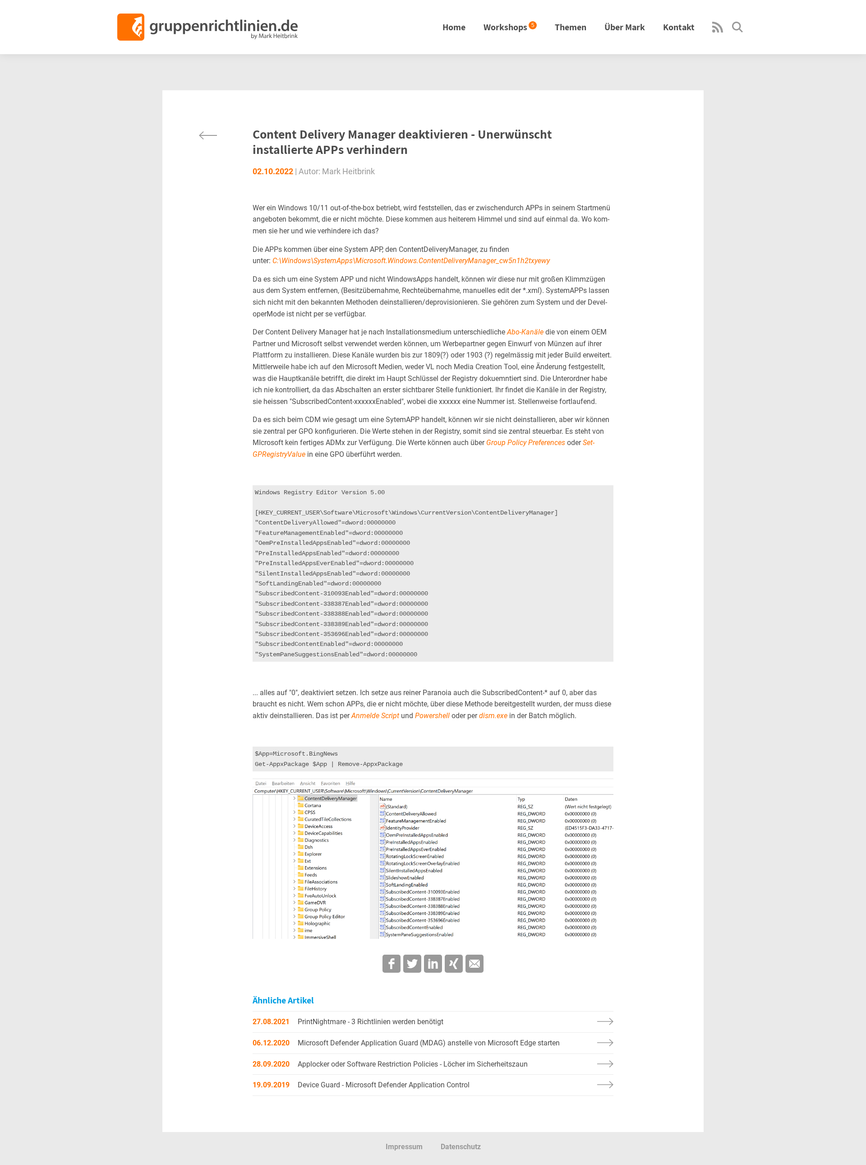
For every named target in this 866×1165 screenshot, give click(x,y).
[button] (391, 964)
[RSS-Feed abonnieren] (717, 30)
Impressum (404, 1146)
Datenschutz (461, 1146)
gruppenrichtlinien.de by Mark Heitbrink (207, 27)
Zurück (207, 135)
